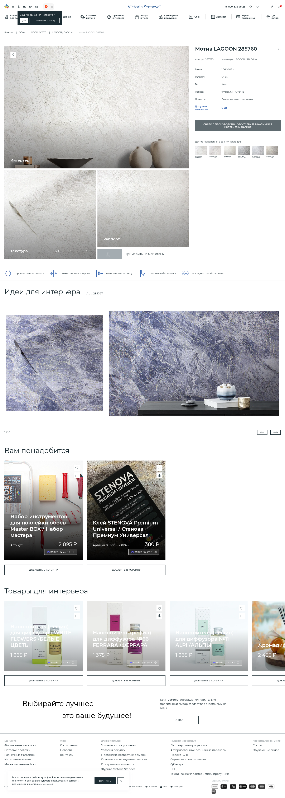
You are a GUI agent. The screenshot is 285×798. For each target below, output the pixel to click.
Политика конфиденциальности (124, 759)
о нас (179, 720)
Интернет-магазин (17, 759)
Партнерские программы (188, 745)
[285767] (142, 363)
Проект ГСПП (179, 754)
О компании (69, 745)
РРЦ (173, 769)
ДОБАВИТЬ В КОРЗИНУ (43, 569)
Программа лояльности (118, 764)
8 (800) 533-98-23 (235, 6)
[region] (98, 152)
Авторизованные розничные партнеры (198, 750)
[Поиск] (250, 6)
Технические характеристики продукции (199, 773)
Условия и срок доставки (118, 745)
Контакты (66, 754)
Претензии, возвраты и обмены (123, 754)
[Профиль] (272, 6)
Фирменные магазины (20, 745)
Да (24, 20)
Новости (66, 750)
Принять (105, 780)
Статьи (257, 745)
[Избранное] (257, 6)
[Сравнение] (265, 6)
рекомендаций (45, 784)
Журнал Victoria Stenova (118, 769)
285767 (98, 293)
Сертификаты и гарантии (188, 759)
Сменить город (44, 20)
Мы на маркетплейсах (20, 764)
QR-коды (176, 764)
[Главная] (144, 6)
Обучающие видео (266, 750)
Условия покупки (113, 750)
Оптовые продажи (17, 750)
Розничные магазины (19, 754)
